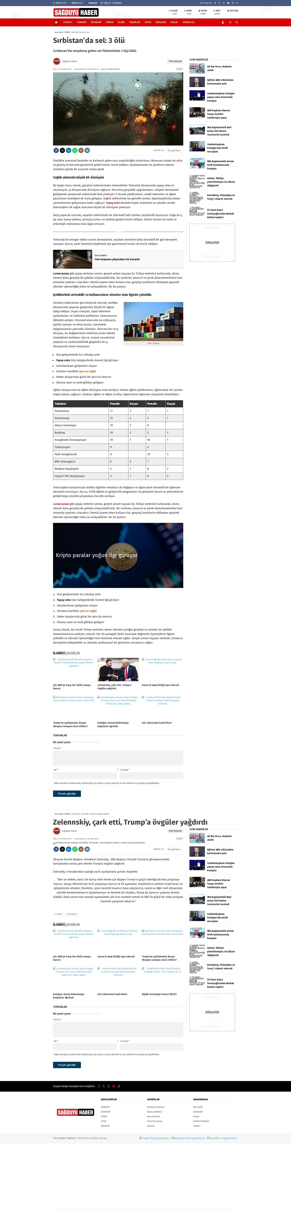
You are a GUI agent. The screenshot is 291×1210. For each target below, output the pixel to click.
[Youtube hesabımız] (228, 3)
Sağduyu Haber (69, 61)
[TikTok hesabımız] (233, 3)
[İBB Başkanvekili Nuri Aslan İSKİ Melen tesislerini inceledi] (197, 133)
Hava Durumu (153, 1116)
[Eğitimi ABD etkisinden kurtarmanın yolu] (197, 86)
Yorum (57, 748)
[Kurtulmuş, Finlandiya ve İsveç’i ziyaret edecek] (197, 203)
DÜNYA (109, 22)
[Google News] (174, 150)
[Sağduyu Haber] (76, 16)
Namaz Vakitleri (154, 1112)
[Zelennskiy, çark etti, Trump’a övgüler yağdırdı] (118, 669)
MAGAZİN (161, 22)
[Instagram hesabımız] (224, 3)
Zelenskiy (72, 914)
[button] (57, 22)
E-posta (124, 770)
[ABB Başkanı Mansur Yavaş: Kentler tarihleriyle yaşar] (197, 117)
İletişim (196, 1126)
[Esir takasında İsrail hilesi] (162, 707)
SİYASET (67, 22)
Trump (59, 914)
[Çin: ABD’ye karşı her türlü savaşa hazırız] (73, 669)
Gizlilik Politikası (201, 1121)
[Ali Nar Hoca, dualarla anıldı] (197, 73)
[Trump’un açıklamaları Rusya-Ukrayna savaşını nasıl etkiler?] (73, 707)
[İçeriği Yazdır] (87, 150)
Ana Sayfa (197, 1107)
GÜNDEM (81, 22)
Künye (196, 1116)
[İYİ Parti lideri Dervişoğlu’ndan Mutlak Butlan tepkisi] (197, 215)
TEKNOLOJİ (188, 22)
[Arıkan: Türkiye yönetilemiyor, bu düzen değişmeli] (197, 187)
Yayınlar (151, 1126)
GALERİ (61, 3)
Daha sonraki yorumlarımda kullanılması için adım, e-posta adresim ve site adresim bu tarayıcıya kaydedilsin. (107, 783)
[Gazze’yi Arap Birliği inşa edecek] (162, 669)
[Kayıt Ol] (223, 22)
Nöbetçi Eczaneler (156, 1107)
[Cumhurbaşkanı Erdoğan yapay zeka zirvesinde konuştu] (197, 100)
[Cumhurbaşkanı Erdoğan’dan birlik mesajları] (197, 150)
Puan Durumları (154, 1121)
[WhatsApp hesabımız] (237, 3)
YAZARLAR (134, 22)
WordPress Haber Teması (93, 1138)
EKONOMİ (96, 22)
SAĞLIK (174, 22)
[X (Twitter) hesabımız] (219, 3)
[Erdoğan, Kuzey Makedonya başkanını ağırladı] (118, 707)
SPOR (148, 22)
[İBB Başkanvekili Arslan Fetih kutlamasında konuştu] (197, 167)
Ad (56, 770)
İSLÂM (121, 22)
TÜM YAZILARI (175, 61)
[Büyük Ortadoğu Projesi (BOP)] (162, 978)
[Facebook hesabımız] (215, 3)
